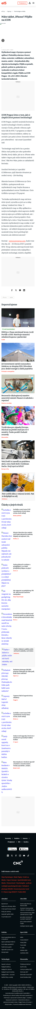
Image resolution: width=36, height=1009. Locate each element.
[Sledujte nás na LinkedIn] (7, 855)
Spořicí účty (23, 967)
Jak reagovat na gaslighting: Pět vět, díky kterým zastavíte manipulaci (23, 592)
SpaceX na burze (6, 964)
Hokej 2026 (23, 942)
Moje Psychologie (7, 877)
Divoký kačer (4, 952)
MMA (21, 937)
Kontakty (8, 838)
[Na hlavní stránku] (3, 2)
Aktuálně (4, 899)
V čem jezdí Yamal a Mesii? (8, 909)
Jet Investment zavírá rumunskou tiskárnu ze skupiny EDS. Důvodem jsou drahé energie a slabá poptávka (17, 366)
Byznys (9, 11)
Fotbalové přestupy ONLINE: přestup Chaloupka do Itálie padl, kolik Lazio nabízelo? (23, 671)
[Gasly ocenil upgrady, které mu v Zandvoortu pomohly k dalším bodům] (6, 747)
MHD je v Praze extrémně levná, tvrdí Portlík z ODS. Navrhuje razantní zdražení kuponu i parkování (17, 334)
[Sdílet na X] (15, 290)
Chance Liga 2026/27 (10, 892)
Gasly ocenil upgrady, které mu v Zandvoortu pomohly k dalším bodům (23, 737)
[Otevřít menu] (33, 3)
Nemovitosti (11, 883)
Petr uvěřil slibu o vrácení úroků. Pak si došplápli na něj (18, 495)
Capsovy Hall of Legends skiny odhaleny (23, 696)
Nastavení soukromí (11, 1000)
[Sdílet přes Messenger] (20, 290)
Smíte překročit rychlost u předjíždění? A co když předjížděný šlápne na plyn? (22, 566)
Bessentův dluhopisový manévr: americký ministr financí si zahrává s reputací (17, 398)
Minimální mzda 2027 (26, 974)
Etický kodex (8, 1004)
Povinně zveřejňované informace (22, 1004)
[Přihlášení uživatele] (30, 3)
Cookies (29, 997)
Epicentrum (4, 904)
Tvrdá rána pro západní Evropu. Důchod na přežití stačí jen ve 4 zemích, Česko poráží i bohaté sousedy (15, 431)
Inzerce (25, 838)
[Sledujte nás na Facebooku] (15, 855)
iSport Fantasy (12, 880)
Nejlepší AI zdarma (6, 969)
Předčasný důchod (25, 964)
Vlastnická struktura (23, 1000)
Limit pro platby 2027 (26, 969)
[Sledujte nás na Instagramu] (20, 855)
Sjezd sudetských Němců (8, 942)
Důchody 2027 (24, 972)
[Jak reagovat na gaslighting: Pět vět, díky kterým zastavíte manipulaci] (6, 600)
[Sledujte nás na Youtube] (24, 855)
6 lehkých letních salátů (26, 926)
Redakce (16, 838)
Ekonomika (24, 959)
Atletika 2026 (23, 950)
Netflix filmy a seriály (7, 977)
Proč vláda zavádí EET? (7, 944)
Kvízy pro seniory (6, 911)
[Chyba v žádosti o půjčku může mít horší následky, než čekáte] (7, 657)
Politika (4, 932)
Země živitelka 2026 (25, 977)
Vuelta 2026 (22, 892)
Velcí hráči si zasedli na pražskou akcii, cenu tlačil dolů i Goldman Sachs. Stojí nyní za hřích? (15, 463)
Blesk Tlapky (18, 877)
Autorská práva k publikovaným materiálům (17, 993)
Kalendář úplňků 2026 (7, 914)
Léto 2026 (23, 899)
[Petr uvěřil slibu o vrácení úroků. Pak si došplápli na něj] (18, 482)
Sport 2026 (23, 932)
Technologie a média (19, 11)
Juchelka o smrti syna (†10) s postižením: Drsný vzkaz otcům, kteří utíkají (21, 511)
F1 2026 (22, 948)
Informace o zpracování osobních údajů (14, 997)
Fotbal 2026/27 (24, 940)
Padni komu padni (6, 947)
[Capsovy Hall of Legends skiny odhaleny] (6, 702)
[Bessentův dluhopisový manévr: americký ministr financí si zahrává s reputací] (18, 384)
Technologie (5, 959)
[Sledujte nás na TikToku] (28, 855)
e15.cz (3, 11)
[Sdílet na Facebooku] (11, 290)
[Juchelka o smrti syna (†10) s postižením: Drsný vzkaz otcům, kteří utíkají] (6, 519)
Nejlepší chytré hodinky (7, 972)
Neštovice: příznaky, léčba (8, 906)
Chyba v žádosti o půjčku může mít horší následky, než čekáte (23, 650)
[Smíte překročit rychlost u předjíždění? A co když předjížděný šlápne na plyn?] (6, 575)
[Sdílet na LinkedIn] (24, 290)
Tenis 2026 (23, 945)
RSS (19, 842)
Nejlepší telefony (6, 967)
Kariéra (26, 842)
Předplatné (11, 842)
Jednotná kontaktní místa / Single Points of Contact (17, 1002)
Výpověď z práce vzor (7, 949)
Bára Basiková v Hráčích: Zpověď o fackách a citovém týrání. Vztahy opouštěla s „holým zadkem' (23, 764)
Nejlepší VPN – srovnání (7, 974)
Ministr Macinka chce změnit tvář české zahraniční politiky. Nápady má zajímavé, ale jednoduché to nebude (23, 534)
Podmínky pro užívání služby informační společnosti (17, 995)
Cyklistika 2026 (24, 953)
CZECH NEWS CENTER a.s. (25, 985)
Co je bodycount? (6, 917)
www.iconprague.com (17, 241)
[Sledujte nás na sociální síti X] (11, 855)
